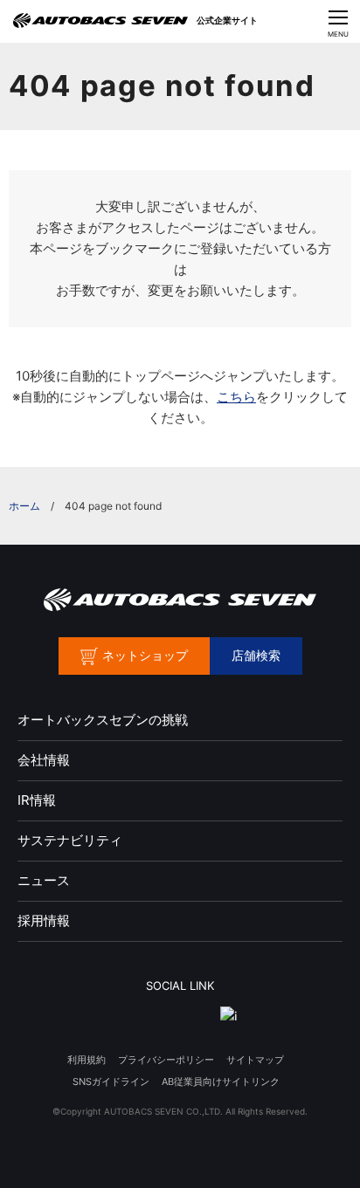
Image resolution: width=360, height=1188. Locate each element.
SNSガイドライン (111, 1081)
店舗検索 (256, 655)
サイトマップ (255, 1060)
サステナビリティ (69, 840)
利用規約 (86, 1060)
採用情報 (43, 920)
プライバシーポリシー (166, 1060)
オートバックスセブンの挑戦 (102, 719)
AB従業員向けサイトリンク (221, 1081)
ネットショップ (145, 655)
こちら (236, 396)
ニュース (43, 880)
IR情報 (36, 800)
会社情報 (43, 760)
